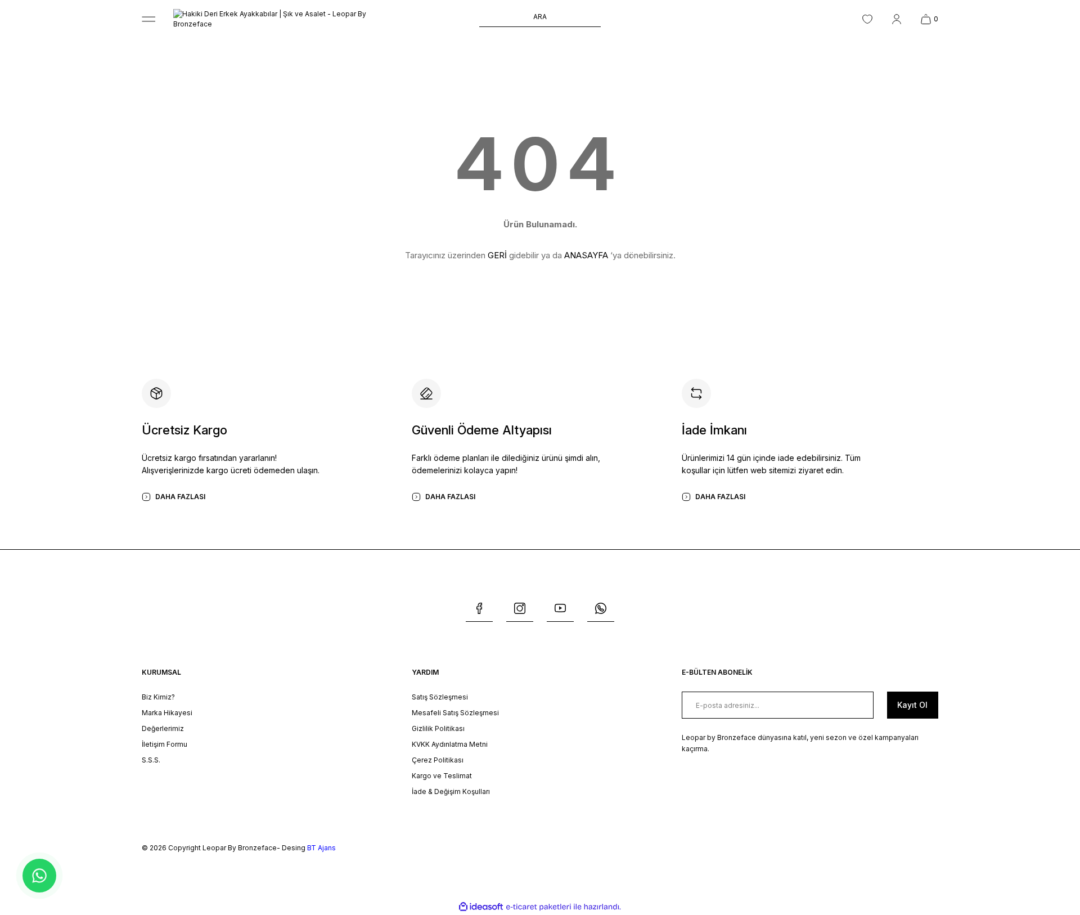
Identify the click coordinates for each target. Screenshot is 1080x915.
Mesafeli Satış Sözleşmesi (455, 712)
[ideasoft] (480, 906)
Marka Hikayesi (167, 712)
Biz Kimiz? (158, 697)
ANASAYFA (586, 255)
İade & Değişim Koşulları (451, 791)
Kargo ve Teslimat (442, 776)
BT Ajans (321, 848)
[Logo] (285, 19)
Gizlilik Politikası (438, 728)
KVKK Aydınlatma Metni (450, 744)
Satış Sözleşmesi (440, 697)
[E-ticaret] (539, 907)
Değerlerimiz (163, 728)
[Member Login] (896, 19)
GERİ (497, 255)
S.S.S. (151, 760)
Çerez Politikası (438, 760)
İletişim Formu (164, 744)
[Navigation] (148, 19)
